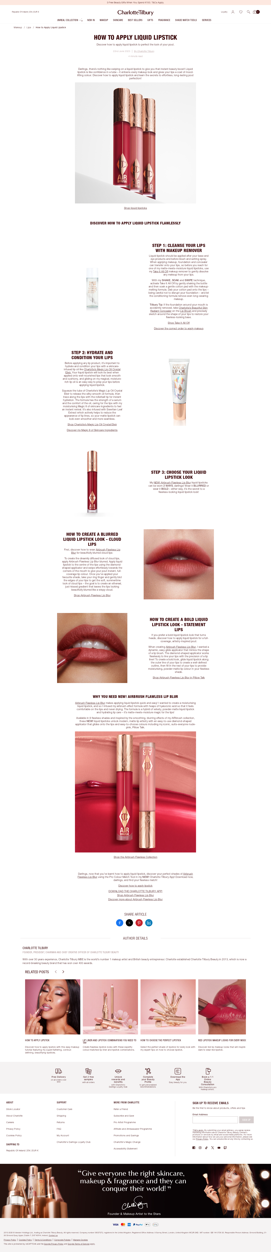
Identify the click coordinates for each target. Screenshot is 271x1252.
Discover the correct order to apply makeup (178, 328)
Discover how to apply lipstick (135, 885)
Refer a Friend (121, 1109)
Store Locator (13, 1109)
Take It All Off (160, 271)
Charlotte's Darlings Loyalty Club (74, 1142)
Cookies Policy (13, 1135)
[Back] (55, 972)
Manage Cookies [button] (80, 1240)
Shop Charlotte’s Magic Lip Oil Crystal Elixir (92, 424)
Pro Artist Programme (125, 1122)
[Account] (233, 12)
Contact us (53, 1235)
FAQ (59, 1128)
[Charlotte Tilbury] (135, 12)
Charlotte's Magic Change (127, 1142)
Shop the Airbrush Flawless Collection (135, 857)
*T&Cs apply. (198, 1130)
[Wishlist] (240, 12)
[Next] (63, 972)
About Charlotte (14, 1115)
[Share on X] (129, 922)
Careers (10, 1122)
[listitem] (70, 20)
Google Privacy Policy (54, 1244)
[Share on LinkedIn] (148, 922)
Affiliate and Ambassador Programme (133, 1128)
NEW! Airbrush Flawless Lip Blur (172, 482)
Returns (61, 1122)
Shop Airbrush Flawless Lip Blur (92, 595)
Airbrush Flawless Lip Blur (181, 646)
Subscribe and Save (124, 1115)
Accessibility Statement (126, 1148)
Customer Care (64, 1109)
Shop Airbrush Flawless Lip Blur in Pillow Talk (179, 677)
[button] (248, 12)
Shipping (61, 1115)
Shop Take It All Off (179, 322)
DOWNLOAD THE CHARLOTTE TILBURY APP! (135, 891)
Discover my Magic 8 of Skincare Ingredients (92, 430)
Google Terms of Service (79, 1244)
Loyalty (224, 12)
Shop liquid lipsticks (135, 208)
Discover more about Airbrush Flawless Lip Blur (135, 899)
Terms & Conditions (43, 1240)
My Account (63, 1135)
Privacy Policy (13, 1128)
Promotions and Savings (126, 1135)
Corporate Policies (62, 1240)
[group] (52, 1018)
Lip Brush (185, 310)
